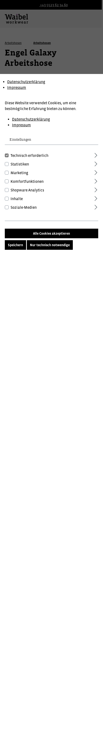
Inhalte (17, 198)
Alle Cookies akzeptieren (51, 233)
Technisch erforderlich (29, 155)
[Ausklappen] (96, 155)
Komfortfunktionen (27, 181)
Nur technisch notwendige (50, 245)
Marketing (19, 173)
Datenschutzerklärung (26, 82)
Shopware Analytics (27, 190)
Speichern (15, 245)
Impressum (16, 87)
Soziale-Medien (24, 207)
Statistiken (20, 164)
